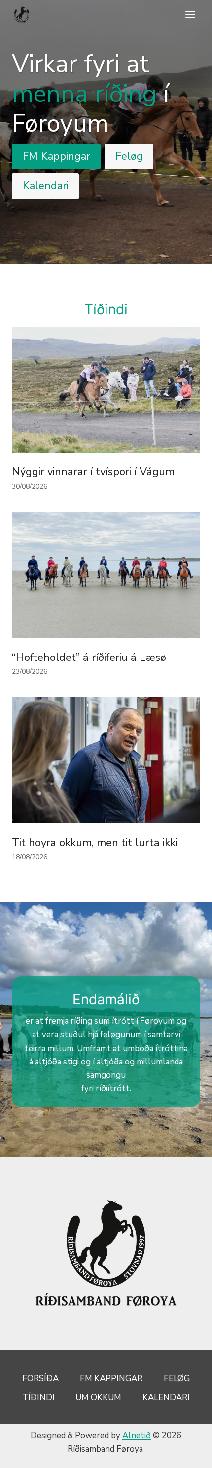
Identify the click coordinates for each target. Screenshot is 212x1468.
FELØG (177, 1378)
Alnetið (136, 1435)
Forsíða (40, 1378)
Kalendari (166, 1397)
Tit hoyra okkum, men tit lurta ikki (94, 842)
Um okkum (98, 1397)
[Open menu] (190, 14)
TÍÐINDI (38, 1397)
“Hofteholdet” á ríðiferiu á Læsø (89, 657)
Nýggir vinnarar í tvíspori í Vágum (93, 471)
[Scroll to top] (187, 1453)
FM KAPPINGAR (111, 1378)
